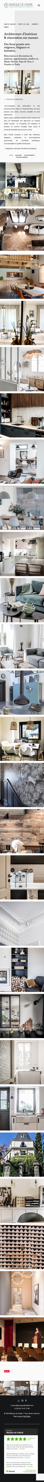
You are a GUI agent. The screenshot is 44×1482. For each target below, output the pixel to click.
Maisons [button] (18, 155)
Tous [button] (11, 155)
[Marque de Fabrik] (18, 5)
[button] (39, 5)
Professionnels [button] (22, 157)
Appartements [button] (29, 155)
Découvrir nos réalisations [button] (15, 99)
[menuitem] (11, 155)
